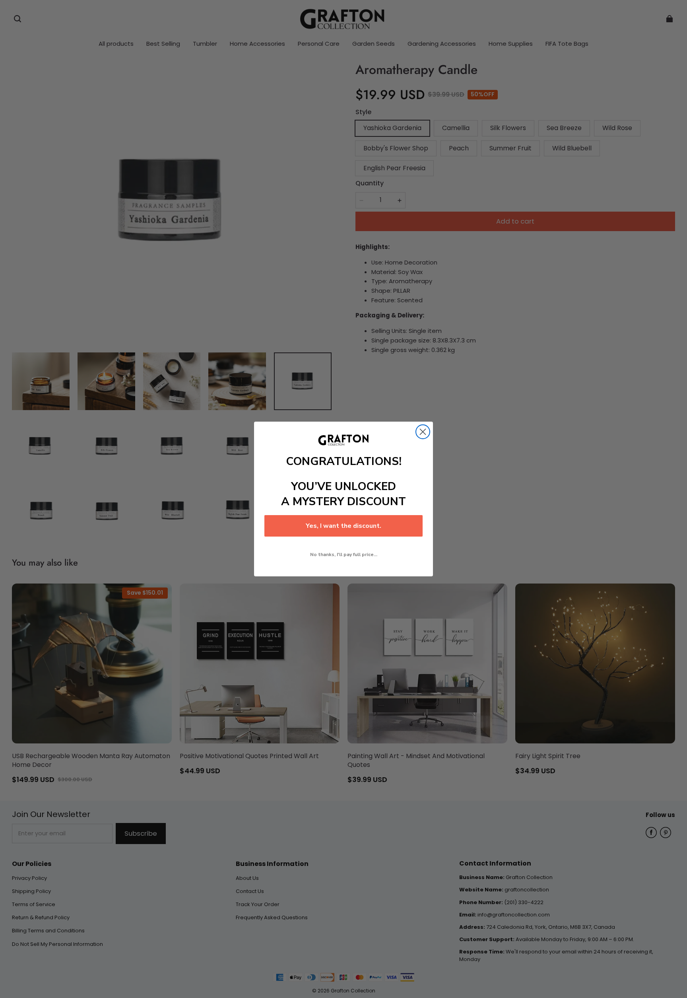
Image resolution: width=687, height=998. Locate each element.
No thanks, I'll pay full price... (343, 554)
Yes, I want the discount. (343, 525)
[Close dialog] (423, 432)
